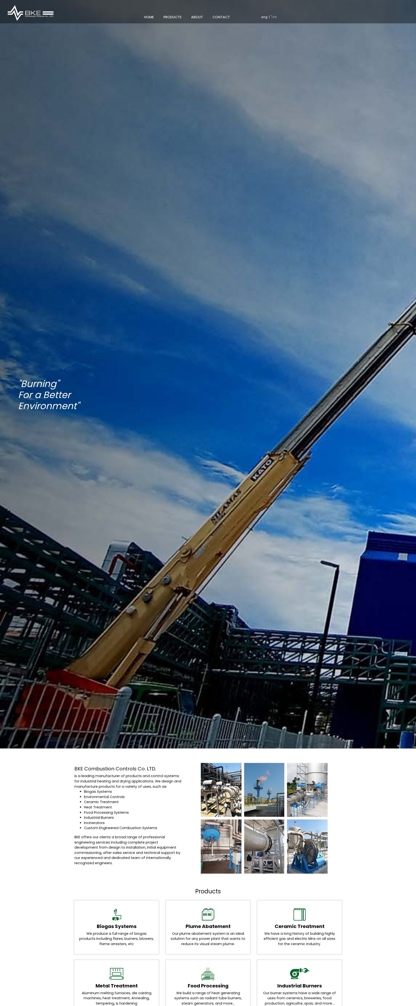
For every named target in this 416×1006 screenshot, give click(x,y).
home (151, 16)
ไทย (274, 17)
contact (221, 17)
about (197, 17)
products (172, 17)
